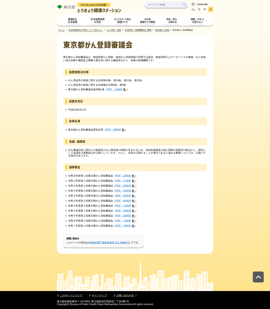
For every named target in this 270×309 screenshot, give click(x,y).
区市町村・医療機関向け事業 (138, 30)
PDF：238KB (123, 175)
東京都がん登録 (162, 30)
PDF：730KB (123, 220)
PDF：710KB (123, 205)
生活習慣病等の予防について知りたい (85, 30)
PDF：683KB (123, 200)
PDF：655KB (123, 185)
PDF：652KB (123, 195)
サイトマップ (99, 295)
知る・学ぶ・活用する (172, 21)
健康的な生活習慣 (72, 21)
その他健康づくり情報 (147, 21)
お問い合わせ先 (125, 295)
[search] (184, 4)
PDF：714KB (123, 180)
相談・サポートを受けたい (197, 21)
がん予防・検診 (114, 30)
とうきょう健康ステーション (99, 8)
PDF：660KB (123, 190)
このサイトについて (71, 295)
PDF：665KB (123, 215)
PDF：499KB (113, 129)
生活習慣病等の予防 (97, 21)
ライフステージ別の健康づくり (122, 21)
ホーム (61, 30)
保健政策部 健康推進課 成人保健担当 (109, 242)
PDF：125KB (114, 89)
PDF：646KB (123, 210)
